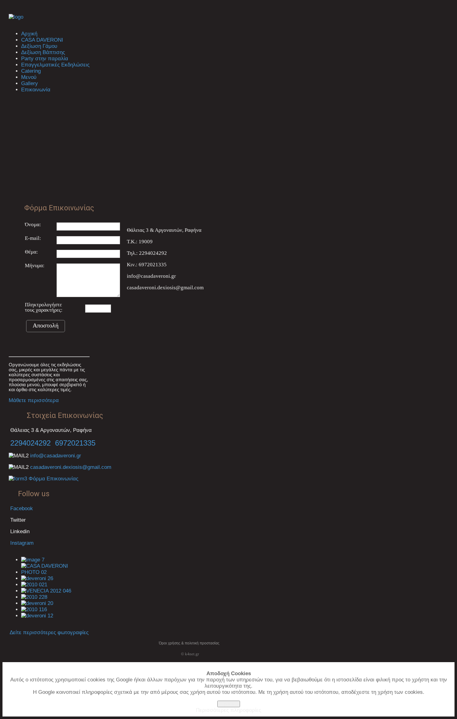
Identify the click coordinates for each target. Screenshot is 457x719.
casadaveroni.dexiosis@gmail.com (70, 467)
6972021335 (75, 443)
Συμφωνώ (229, 704)
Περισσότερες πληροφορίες (228, 710)
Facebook (21, 508)
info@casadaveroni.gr (55, 456)
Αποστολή (45, 325)
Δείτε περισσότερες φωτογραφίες (49, 632)
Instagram (22, 543)
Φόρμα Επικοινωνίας (52, 479)
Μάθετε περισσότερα (34, 400)
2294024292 (30, 443)
